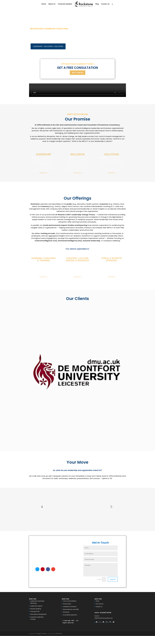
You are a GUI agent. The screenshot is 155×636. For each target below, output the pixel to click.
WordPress (58, 633)
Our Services (99, 604)
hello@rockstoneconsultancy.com (104, 618)
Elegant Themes (42, 633)
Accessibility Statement (70, 615)
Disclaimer (66, 612)
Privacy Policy (67, 604)
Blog (97, 4)
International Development (38, 614)
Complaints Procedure (69, 606)
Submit (113, 579)
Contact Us (105, 4)
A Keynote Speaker (65, 4)
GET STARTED (77, 72)
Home (43, 4)
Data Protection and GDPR (71, 609)
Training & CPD (34, 611)
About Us (51, 4)
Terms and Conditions (69, 601)
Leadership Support (36, 606)
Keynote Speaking (35, 609)
